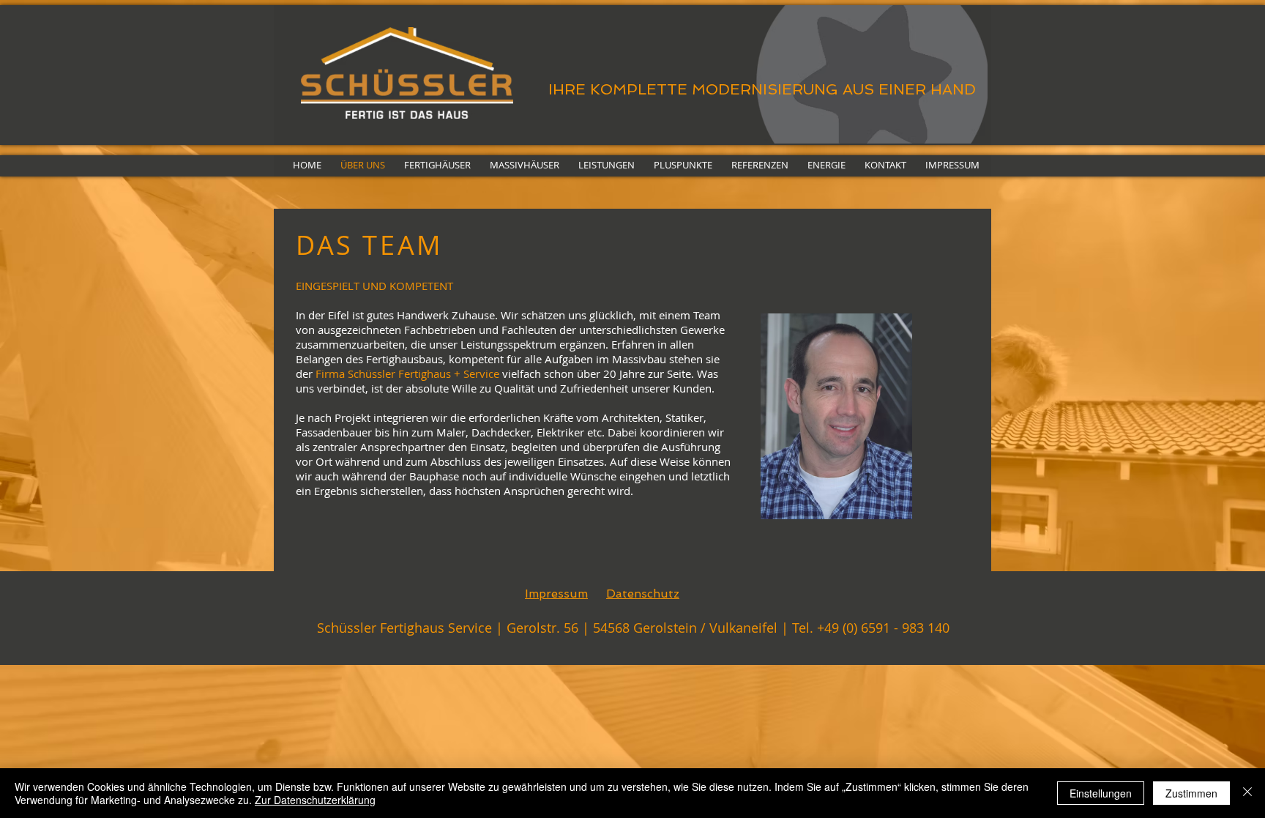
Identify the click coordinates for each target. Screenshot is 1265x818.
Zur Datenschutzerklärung (315, 799)
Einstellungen (1101, 793)
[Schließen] (1247, 793)
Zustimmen (1191, 793)
